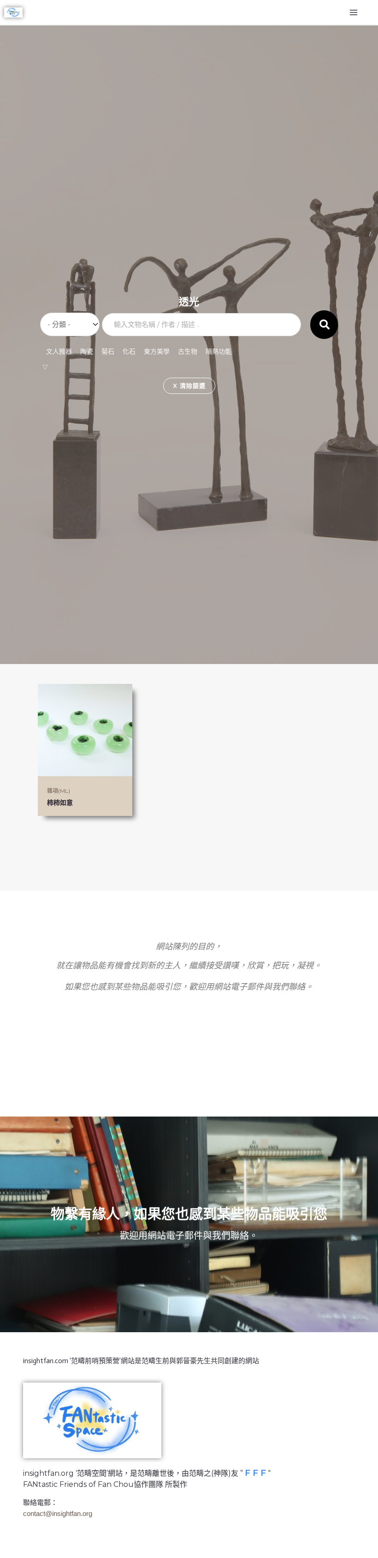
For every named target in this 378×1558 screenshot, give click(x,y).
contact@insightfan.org (57, 1513)
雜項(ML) (58, 790)
